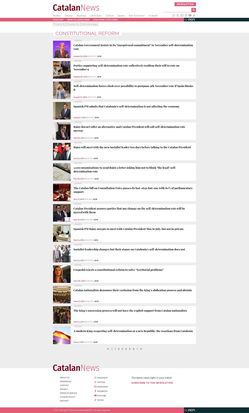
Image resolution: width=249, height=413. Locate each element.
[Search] (193, 10)
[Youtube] (190, 15)
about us (64, 377)
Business (81, 15)
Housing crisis (73, 24)
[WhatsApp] (174, 15)
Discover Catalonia (105, 19)
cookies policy (67, 397)
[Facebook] (186, 15)
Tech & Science (136, 15)
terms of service (68, 393)
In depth (153, 15)
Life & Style (95, 15)
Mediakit (64, 401)
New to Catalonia (78, 19)
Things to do (59, 24)
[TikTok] (194, 15)
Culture (110, 15)
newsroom (65, 381)
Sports (121, 15)
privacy (64, 389)
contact (64, 385)
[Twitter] (178, 15)
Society (68, 15)
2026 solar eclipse (89, 24)
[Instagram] (182, 15)
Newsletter (185, 4)
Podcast (58, 19)
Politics (57, 15)
